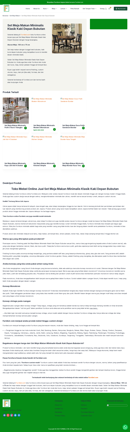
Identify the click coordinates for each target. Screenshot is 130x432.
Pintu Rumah (75, 9)
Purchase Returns (87, 412)
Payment (84, 409)
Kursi (45, 9)
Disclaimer (58, 412)
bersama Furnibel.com (65, 2)
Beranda (5, 15)
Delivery (84, 405)
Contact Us (59, 409)
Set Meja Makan (15, 15)
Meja (53, 9)
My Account (121, 8)
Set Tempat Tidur (89, 9)
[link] (16, 111)
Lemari (63, 9)
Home (28, 9)
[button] (67, 39)
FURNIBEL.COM (64, 429)
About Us (36, 9)
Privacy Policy (60, 416)
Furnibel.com (25, 35)
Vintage (102, 9)
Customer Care (86, 416)
